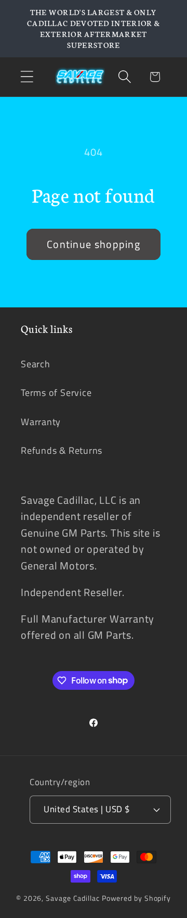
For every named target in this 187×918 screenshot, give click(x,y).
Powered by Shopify (136, 898)
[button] (27, 77)
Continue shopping (93, 244)
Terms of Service (56, 392)
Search (35, 363)
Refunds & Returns (61, 450)
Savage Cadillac (73, 898)
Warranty (41, 421)
